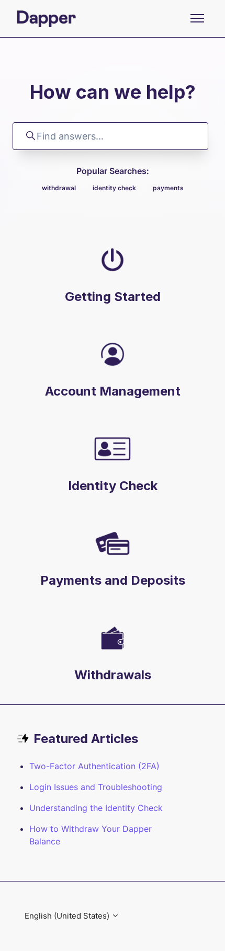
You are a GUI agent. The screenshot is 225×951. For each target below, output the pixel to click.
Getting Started (113, 296)
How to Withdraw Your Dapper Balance (90, 835)
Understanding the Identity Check (96, 808)
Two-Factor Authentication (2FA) (94, 766)
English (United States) (68, 916)
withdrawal (59, 188)
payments (168, 188)
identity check (114, 188)
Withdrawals (112, 674)
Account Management (113, 391)
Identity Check (113, 485)
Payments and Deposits (112, 580)
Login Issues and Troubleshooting (95, 787)
